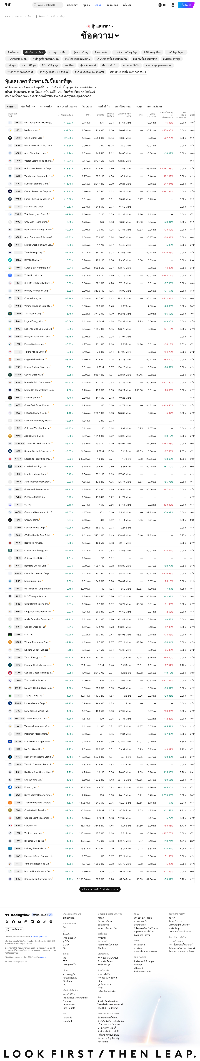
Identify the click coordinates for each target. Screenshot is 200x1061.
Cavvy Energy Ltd (33, 374)
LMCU (18, 703)
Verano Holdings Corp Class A (38, 306)
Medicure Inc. (31, 130)
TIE (18, 428)
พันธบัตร (67, 934)
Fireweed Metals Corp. (35, 413)
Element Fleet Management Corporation (38, 665)
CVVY (18, 374)
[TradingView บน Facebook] (13, 922)
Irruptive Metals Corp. (35, 474)
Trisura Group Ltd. (33, 695)
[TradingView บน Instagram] (26, 922)
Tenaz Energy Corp (34, 657)
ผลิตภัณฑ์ (72, 5)
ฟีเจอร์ (101, 917)
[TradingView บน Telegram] (38, 922)
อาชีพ (100, 988)
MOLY (18, 489)
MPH (18, 130)
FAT (18, 856)
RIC (18, 841)
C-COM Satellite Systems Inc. (38, 283)
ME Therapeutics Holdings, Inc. (39, 122)
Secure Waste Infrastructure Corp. (38, 451)
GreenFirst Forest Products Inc (38, 405)
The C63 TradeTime (108, 1008)
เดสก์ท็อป (67, 1021)
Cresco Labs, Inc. (33, 298)
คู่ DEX (66, 944)
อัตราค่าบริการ (105, 921)
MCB (18, 749)
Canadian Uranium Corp (36, 573)
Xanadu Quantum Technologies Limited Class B (38, 764)
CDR (18, 627)
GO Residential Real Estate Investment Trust (38, 535)
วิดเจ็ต (172, 917)
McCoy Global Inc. (33, 749)
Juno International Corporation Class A (38, 481)
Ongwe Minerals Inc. (34, 359)
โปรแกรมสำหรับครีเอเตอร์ (146, 928)
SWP (18, 795)
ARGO (18, 237)
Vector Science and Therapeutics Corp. (38, 160)
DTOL (18, 634)
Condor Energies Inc (34, 626)
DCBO (18, 787)
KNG (18, 611)
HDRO (18, 290)
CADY (18, 527)
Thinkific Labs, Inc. (34, 275)
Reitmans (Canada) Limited (38, 229)
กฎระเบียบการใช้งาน (144, 931)
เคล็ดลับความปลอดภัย (108, 1034)
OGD (18, 604)
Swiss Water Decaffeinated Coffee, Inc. (38, 795)
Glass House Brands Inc (39, 443)
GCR (18, 168)
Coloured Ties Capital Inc (37, 428)
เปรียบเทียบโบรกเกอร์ (108, 944)
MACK (18, 688)
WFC (18, 588)
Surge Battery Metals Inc (37, 267)
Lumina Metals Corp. (34, 703)
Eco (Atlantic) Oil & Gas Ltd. (38, 328)
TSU (18, 695)
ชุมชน (86, 5)
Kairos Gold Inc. (32, 397)
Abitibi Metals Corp (34, 435)
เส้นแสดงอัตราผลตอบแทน (75, 997)
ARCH (18, 153)
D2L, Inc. (29, 634)
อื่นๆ (192, 718)
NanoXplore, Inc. (32, 581)
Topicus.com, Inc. (33, 833)
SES (18, 451)
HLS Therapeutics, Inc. (36, 596)
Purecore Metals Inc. (34, 497)
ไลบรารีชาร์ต (175, 921)
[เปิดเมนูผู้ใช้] (173, 5)
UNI (18, 520)
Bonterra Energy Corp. (35, 565)
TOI (18, 833)
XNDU (18, 764)
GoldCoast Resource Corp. (37, 168)
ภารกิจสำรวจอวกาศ (107, 977)
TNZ (18, 657)
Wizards (138, 964)
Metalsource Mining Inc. (36, 711)
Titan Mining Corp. (33, 252)
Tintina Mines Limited (35, 351)
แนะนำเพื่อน (140, 924)
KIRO (18, 397)
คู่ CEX (66, 941)
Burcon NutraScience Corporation (38, 871)
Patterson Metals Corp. (36, 733)
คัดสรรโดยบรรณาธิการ (145, 951)
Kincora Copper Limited (36, 649)
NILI (18, 267)
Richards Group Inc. (34, 840)
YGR (18, 863)
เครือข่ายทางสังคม (143, 917)
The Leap (102, 948)
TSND (18, 313)
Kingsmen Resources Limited (38, 611)
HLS (18, 596)
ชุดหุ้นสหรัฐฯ (104, 964)
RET (18, 229)
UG (18, 206)
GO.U (18, 535)
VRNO (18, 306)
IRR (18, 474)
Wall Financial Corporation (37, 588)
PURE (18, 497)
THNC (18, 275)
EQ (18, 504)
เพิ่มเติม (127, 5)
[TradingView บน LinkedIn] (32, 922)
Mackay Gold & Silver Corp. (38, 688)
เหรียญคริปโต (69, 937)
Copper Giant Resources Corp (38, 817)
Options (67, 1001)
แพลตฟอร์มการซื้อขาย (180, 931)
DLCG (18, 741)
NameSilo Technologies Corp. (39, 390)
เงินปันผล (67, 981)
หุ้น (64, 927)
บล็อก (100, 981)
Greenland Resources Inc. (37, 489)
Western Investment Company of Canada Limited (38, 726)
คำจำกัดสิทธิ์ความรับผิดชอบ (111, 1021)
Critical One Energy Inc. (36, 550)
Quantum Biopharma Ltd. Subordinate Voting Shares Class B (39, 512)
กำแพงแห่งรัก (140, 921)
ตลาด (98, 5)
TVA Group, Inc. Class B (36, 214)
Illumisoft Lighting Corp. (36, 183)
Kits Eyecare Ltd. (33, 779)
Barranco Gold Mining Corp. (38, 145)
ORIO (18, 138)
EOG (18, 329)
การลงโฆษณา (176, 941)
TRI (18, 802)
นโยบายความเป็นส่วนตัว (110, 1024)
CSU (18, 879)
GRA (18, 581)
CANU (18, 573)
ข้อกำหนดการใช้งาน (108, 1017)
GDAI (18, 558)
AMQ (18, 436)
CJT (18, 825)
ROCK (18, 642)
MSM (18, 711)
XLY (18, 619)
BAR (18, 145)
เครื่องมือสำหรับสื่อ (106, 991)
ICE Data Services (39, 936)
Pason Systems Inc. (34, 344)
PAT (18, 734)
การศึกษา (138, 948)
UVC (18, 183)
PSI (18, 344)
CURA (18, 466)
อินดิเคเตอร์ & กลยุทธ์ (144, 961)
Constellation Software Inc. (38, 879)
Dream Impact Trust (37, 718)
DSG (18, 757)
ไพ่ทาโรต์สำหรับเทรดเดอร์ (110, 1004)
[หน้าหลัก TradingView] (8, 5)
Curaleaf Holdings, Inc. (36, 466)
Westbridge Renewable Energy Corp (38, 176)
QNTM (18, 512)
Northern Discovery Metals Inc (39, 420)
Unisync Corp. (31, 519)
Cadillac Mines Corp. (34, 527)
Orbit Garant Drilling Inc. (36, 604)
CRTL (18, 550)
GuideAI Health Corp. (35, 558)
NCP (18, 245)
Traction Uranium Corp (35, 680)
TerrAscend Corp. (33, 313)
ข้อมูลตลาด (103, 924)
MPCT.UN (19, 718)
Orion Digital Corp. (33, 137)
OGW (18, 359)
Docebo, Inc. (30, 787)
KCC (18, 650)
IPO (65, 984)
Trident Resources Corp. (36, 642)
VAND (18, 199)
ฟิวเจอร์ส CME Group (108, 957)
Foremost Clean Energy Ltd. (38, 856)
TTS (18, 352)
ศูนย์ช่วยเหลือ (104, 984)
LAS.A (18, 459)
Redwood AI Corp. (33, 542)
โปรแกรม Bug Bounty (108, 1038)
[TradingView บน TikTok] (44, 922)
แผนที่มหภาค (69, 1004)
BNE (18, 565)
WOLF (18, 222)
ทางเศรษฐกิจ (69, 974)
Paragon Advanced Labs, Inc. (38, 336)
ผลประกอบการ (70, 977)
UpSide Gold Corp (33, 206)
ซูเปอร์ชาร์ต (69, 917)
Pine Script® (69, 1008)
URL (18, 390)
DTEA (18, 260)
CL (18, 298)
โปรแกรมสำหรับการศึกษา (181, 951)
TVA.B (18, 214)
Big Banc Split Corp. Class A (38, 772)
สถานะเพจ (103, 1041)
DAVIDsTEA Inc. (32, 260)
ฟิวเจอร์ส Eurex (105, 961)
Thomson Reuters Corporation (38, 802)
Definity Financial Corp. (36, 848)
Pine (65, 948)
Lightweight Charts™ (179, 924)
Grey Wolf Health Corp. (36, 221)
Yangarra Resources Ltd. (37, 863)
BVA (18, 382)
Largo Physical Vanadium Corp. (38, 199)
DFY (18, 848)
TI (18, 252)
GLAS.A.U (19, 443)
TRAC (18, 680)
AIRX (18, 543)
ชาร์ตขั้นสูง (174, 928)
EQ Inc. (28, 504)
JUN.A (18, 481)
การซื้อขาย (139, 944)
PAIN (18, 161)
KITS (18, 779)
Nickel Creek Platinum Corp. (38, 244)
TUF (18, 367)
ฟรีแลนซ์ (138, 968)
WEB (18, 176)
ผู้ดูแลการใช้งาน (142, 935)
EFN (18, 665)
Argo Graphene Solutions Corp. (39, 237)
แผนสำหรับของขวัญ (107, 928)
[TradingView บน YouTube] (20, 922)
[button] (80, 5)
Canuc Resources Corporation (38, 191)
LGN (18, 321)
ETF (65, 931)
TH (164, 5)
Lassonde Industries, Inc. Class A (38, 458)
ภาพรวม (102, 937)
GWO (18, 810)
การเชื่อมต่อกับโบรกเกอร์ (181, 944)
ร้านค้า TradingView (108, 1001)
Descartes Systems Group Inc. (38, 756)
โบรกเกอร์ (112, 5)
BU (18, 871)
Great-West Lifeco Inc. (35, 810)
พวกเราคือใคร (104, 974)
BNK (18, 772)
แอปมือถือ (67, 1017)
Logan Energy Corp (34, 321)
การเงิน (193, 137)
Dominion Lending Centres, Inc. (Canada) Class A (38, 741)
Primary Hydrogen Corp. (36, 290)
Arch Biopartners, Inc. (35, 153)
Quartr (43, 957)
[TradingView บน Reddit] (51, 922)
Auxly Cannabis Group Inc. (37, 619)
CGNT (18, 818)
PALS (18, 336)
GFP (18, 405)
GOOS (18, 672)
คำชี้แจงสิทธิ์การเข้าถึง (109, 1031)
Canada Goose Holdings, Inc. (38, 672)
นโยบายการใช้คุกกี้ (107, 1028)
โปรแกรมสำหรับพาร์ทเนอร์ (182, 948)
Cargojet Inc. (31, 825)
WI (18, 726)
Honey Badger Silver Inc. (37, 367)
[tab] (13, 52)
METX (18, 122)
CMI (18, 283)
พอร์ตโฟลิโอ (69, 994)
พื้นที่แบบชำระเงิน (142, 971)
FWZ (18, 413)
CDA (18, 191)
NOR (18, 420)
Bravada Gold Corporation (37, 382)
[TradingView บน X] (7, 922)
